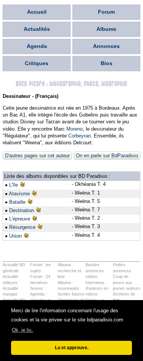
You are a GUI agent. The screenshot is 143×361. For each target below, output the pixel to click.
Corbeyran (79, 136)
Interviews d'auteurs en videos (96, 288)
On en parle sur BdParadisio (107, 155)
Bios (106, 63)
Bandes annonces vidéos (94, 270)
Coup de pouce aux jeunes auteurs (126, 282)
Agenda (37, 46)
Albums (106, 29)
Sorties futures (71, 294)
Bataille (17, 202)
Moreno (74, 129)
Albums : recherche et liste (69, 270)
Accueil (37, 12)
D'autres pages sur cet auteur (37, 155)
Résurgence (22, 227)
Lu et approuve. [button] (71, 347)
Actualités (37, 29)
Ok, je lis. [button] (22, 330)
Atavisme (19, 193)
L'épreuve (19, 219)
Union (15, 236)
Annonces (106, 46)
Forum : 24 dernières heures (40, 282)
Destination (21, 210)
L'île (13, 185)
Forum (106, 12)
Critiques (36, 63)
